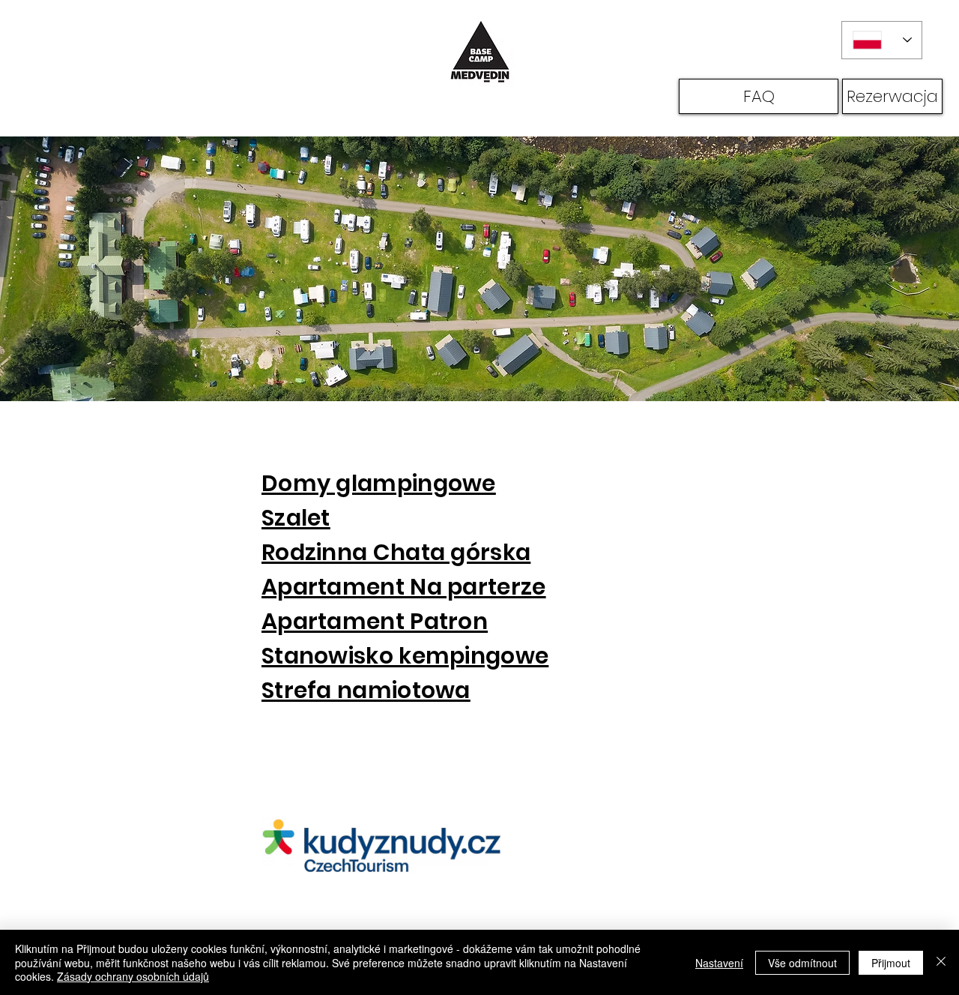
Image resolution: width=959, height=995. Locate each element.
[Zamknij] (941, 962)
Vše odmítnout (802, 962)
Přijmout (890, 962)
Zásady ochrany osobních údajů (133, 976)
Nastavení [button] (719, 962)
